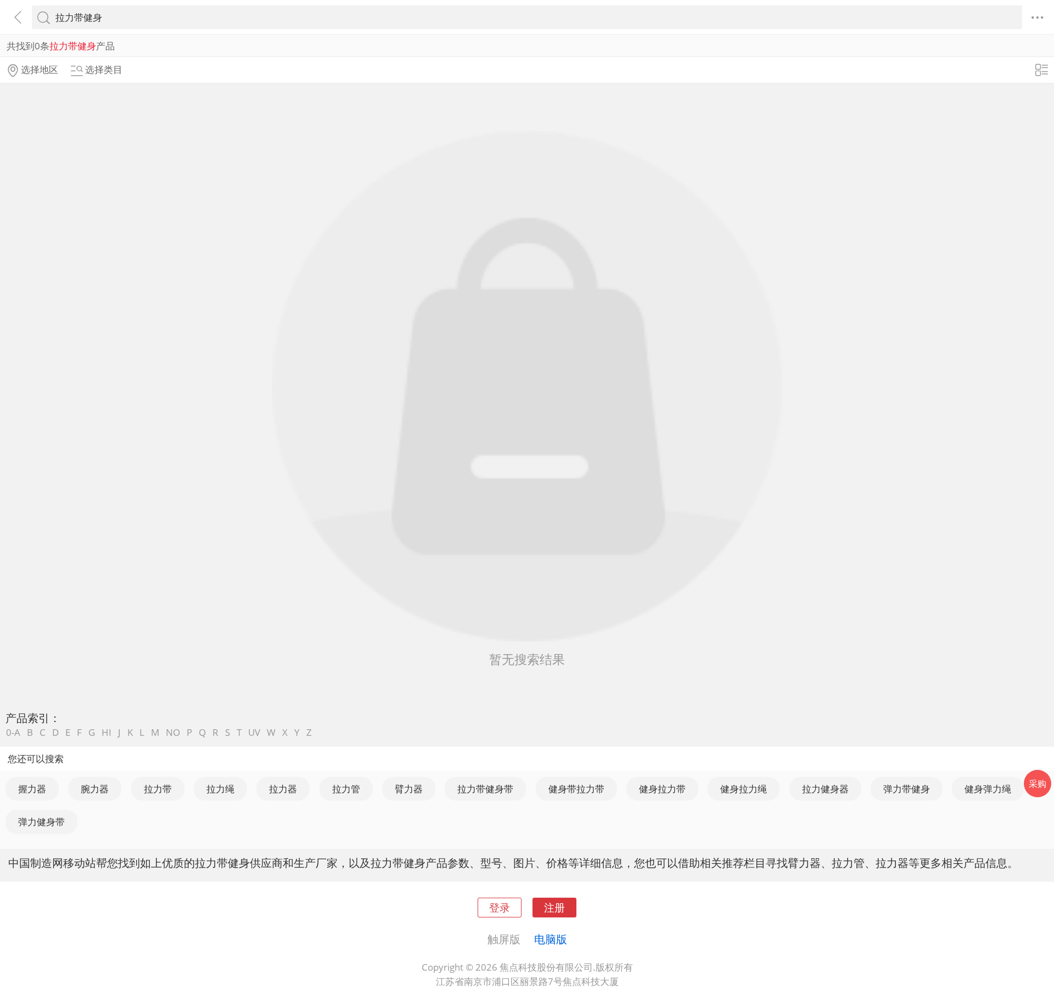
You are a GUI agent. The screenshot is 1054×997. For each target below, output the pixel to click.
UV (254, 732)
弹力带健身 (906, 788)
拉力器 (283, 788)
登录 (499, 907)
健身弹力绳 (988, 788)
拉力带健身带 (485, 788)
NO (173, 732)
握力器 (32, 788)
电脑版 (550, 939)
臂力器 (409, 788)
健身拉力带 (662, 788)
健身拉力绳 (743, 788)
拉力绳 (220, 788)
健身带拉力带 (576, 788)
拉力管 (346, 788)
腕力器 (95, 788)
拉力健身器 (825, 788)
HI (106, 732)
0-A (13, 732)
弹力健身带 (41, 821)
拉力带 (158, 788)
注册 (554, 907)
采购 (1037, 784)
